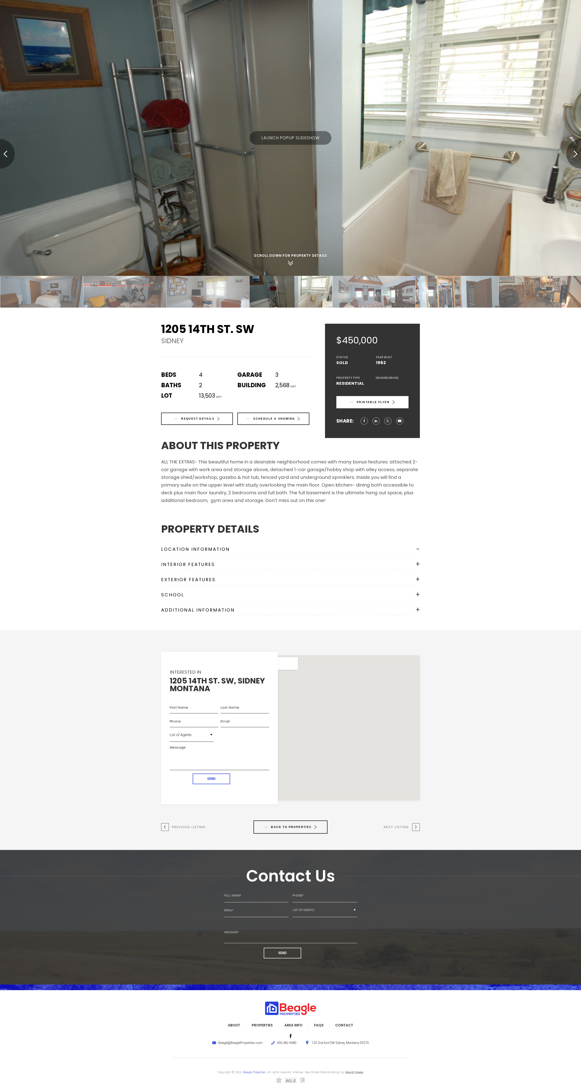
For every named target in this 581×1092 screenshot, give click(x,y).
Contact (344, 1025)
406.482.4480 (286, 1042)
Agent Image (354, 1072)
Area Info (293, 1025)
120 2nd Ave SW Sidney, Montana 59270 (340, 1042)
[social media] (291, 1035)
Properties (262, 1025)
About (234, 1025)
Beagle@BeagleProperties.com (240, 1042)
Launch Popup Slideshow (290, 138)
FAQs (319, 1025)
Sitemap (298, 1072)
